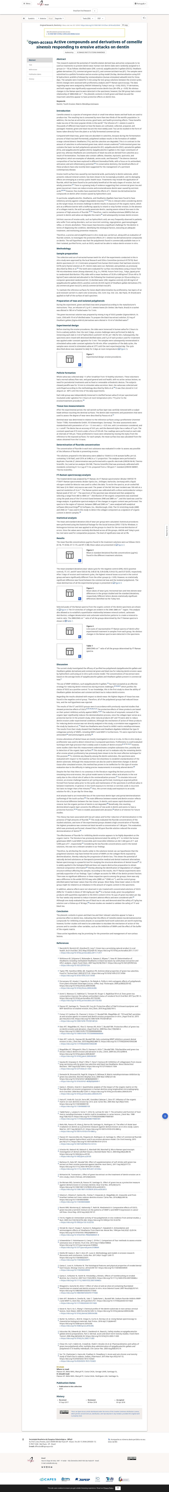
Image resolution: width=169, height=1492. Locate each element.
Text (30, 65)
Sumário (31, 18)
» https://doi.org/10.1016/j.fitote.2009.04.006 (78, 988)
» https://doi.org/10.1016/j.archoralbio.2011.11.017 (81, 953)
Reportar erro (167, 531)
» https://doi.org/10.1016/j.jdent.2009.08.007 (78, 1056)
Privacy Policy (108, 1488)
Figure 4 (64, 609)
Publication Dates (35, 74)
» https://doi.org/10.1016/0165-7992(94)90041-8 (79, 1235)
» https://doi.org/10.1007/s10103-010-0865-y (78, 1131)
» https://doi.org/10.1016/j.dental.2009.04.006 (78, 1313)
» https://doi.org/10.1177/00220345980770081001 (80, 1119)
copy (125, 25)
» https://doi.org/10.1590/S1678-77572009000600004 (81, 1033)
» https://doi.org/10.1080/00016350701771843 (79, 1293)
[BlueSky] (42, 1467)
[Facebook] (49, 1467)
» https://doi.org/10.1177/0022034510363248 (78, 1044)
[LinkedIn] (47, 1467)
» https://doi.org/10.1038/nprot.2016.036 (76, 1326)
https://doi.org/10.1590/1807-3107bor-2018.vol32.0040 (100, 25)
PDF (99, 18)
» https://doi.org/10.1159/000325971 (75, 1260)
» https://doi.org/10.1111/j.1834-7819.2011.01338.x (80, 1169)
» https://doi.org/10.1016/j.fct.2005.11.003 (77, 1338)
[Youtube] (51, 1467)
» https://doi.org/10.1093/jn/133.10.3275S (77, 1222)
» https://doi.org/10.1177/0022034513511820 (78, 1303)
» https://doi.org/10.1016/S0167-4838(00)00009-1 (80, 1081)
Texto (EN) (86, 18)
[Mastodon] (44, 1467)
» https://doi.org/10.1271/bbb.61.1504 (75, 1069)
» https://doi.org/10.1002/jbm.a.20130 (75, 1156)
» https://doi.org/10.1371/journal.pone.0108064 (79, 1247)
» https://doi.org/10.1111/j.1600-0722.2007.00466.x (80, 1280)
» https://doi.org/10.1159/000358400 (75, 1202)
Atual (51, 18)
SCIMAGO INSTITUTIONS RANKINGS (91, 52)
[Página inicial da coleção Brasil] (31, 1462)
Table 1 (70, 621)
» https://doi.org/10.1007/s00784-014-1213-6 (78, 1144)
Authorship (69, 52)
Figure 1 (123, 349)
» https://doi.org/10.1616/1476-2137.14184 (77, 975)
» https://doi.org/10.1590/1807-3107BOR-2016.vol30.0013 (83, 1189)
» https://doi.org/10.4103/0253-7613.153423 (78, 1361)
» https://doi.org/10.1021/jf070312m (75, 965)
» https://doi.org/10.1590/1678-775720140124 (78, 1021)
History (31, 79)
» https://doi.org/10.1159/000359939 (75, 1270)
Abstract (32, 60)
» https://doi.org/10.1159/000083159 (75, 1106)
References (33, 69)
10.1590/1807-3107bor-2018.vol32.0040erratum (64, 34)
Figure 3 (118, 583)
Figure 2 (121, 545)
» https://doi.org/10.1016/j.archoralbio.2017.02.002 (81, 1000)
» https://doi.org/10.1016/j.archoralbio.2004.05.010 (81, 1094)
